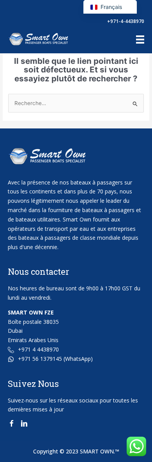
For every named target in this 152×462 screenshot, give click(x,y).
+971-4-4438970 (125, 21)
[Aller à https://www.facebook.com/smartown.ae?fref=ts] (11, 424)
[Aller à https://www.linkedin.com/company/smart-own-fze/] (24, 424)
